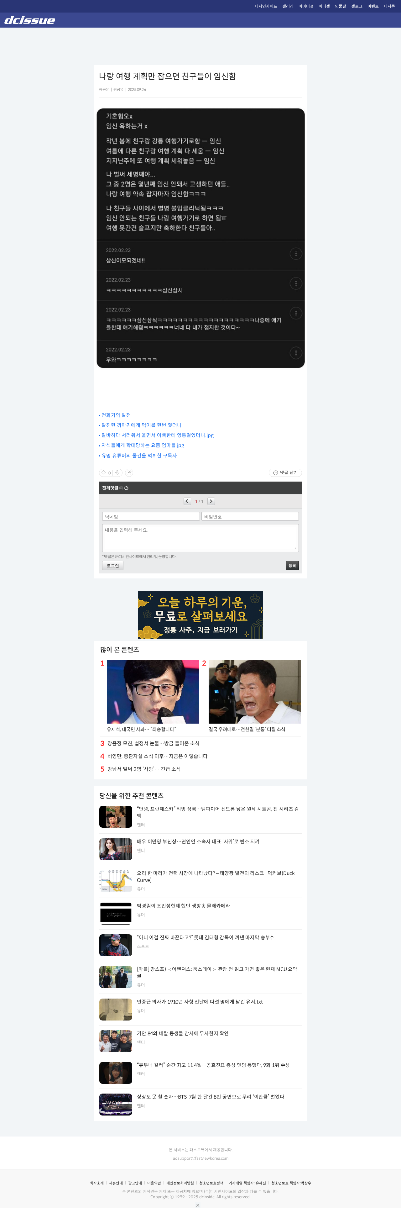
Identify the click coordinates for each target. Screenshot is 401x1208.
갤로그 (356, 6)
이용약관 (154, 1183)
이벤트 (373, 6)
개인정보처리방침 (180, 1183)
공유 (129, 473)
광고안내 (135, 1183)
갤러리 (288, 6)
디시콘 (389, 6)
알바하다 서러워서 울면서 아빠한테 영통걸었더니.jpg (158, 435)
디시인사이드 (266, 6)
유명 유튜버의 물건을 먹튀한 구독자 (139, 456)
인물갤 (340, 6)
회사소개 (97, 1183)
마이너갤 (306, 6)
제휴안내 (116, 1183)
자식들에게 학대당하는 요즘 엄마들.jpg (143, 445)
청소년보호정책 (211, 1183)
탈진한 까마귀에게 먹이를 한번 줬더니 (142, 425)
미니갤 (324, 6)
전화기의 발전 (116, 415)
